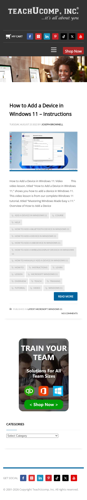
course (59, 215)
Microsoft (41, 309)
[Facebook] (30, 36)
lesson (19, 274)
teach (38, 281)
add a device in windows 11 (31, 215)
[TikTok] (64, 36)
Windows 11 (56, 288)
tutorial (20, 288)
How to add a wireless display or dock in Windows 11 (43, 252)
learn (59, 267)
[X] (72, 36)
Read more (65, 296)
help (17, 222)
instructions (39, 267)
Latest (31, 309)
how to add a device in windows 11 (35, 236)
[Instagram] (38, 36)
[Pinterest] (55, 36)
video (36, 288)
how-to (19, 267)
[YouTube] (80, 36)
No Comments (69, 313)
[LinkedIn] (47, 36)
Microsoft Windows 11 (44, 274)
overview (20, 281)
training (55, 281)
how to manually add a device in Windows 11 (41, 260)
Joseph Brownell (52, 124)
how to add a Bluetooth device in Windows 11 (42, 229)
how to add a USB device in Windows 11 (37, 243)
